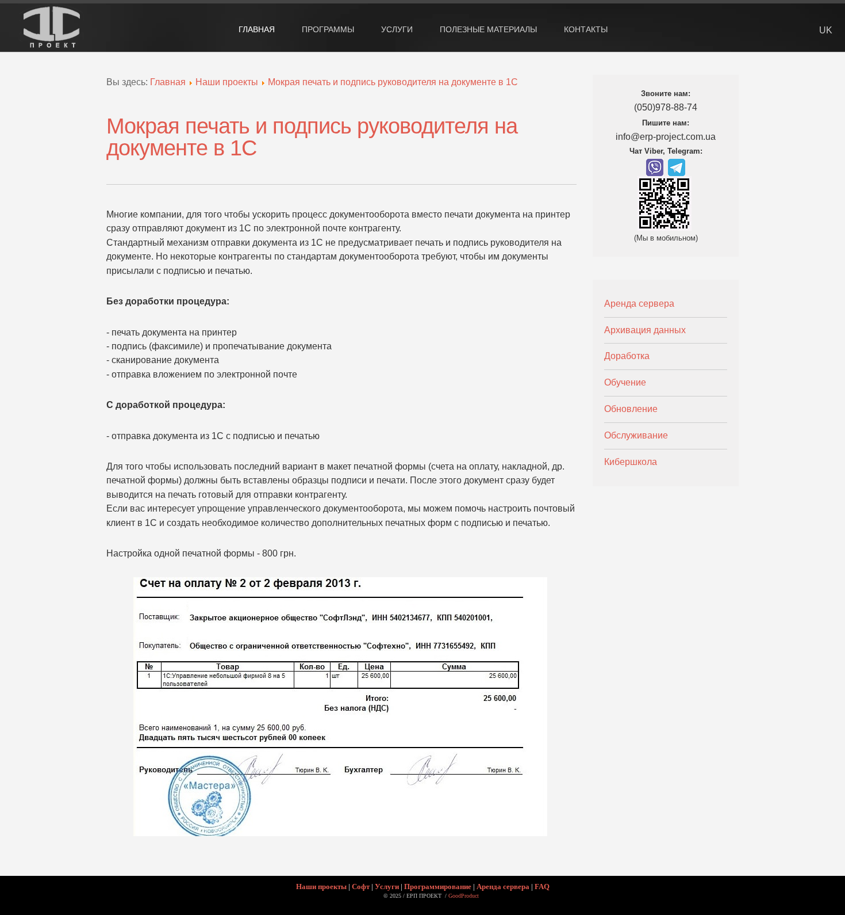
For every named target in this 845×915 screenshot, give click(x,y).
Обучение (625, 382)
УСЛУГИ (397, 29)
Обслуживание (636, 435)
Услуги (387, 886)
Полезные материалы (488, 29)
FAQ (542, 886)
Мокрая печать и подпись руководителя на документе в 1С (393, 82)
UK (825, 30)
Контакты (586, 29)
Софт (361, 886)
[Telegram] (676, 166)
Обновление (631, 409)
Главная (257, 29)
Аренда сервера (639, 303)
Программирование (437, 886)
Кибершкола (630, 462)
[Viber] (654, 166)
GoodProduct (463, 896)
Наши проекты (226, 82)
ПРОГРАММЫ (328, 29)
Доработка (627, 356)
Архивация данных (645, 330)
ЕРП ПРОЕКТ (55, 38)
